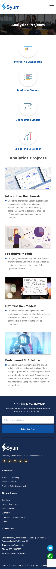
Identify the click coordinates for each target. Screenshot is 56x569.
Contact (5, 521)
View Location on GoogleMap (14, 553)
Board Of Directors (10, 504)
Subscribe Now (28, 429)
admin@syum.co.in (16, 545)
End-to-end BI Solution (28, 148)
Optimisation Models (28, 119)
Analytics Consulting (10, 477)
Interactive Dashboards (28, 61)
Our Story (6, 500)
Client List (6, 513)
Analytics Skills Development (14, 486)
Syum (18, 565)
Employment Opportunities (13, 517)
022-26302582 (15, 549)
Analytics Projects (9, 481)
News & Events (8, 508)
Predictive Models (28, 90)
